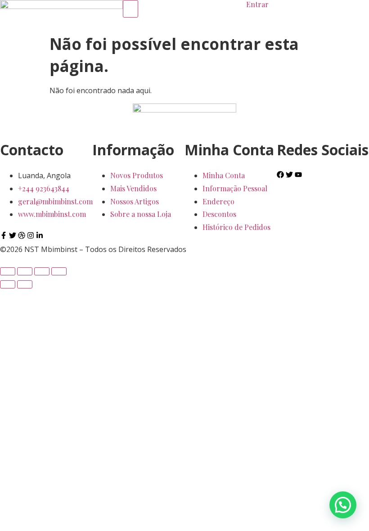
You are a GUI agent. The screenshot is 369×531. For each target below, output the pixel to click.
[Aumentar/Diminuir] (7, 271)
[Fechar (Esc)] (59, 271)
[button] (342, 504)
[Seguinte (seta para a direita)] (24, 284)
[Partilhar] (42, 271)
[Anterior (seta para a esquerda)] (7, 284)
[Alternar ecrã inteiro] (24, 271)
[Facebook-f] (3, 235)
